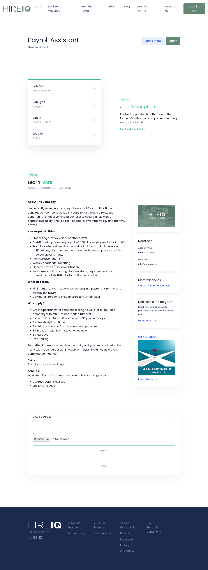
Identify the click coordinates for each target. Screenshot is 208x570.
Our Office (127, 551)
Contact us (170, 8)
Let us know (145, 320)
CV (34, 434)
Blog (127, 6)
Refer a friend (153, 41)
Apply (173, 41)
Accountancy (76, 533)
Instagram (127, 545)
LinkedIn (125, 533)
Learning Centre (142, 8)
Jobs (37, 6)
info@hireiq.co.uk (147, 264)
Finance (72, 527)
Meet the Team (87, 8)
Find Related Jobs (133, 129)
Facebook (126, 539)
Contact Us (127, 527)
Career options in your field (154, 285)
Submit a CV (194, 8)
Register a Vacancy (54, 8)
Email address (42, 417)
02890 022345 (146, 252)
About (112, 6)
